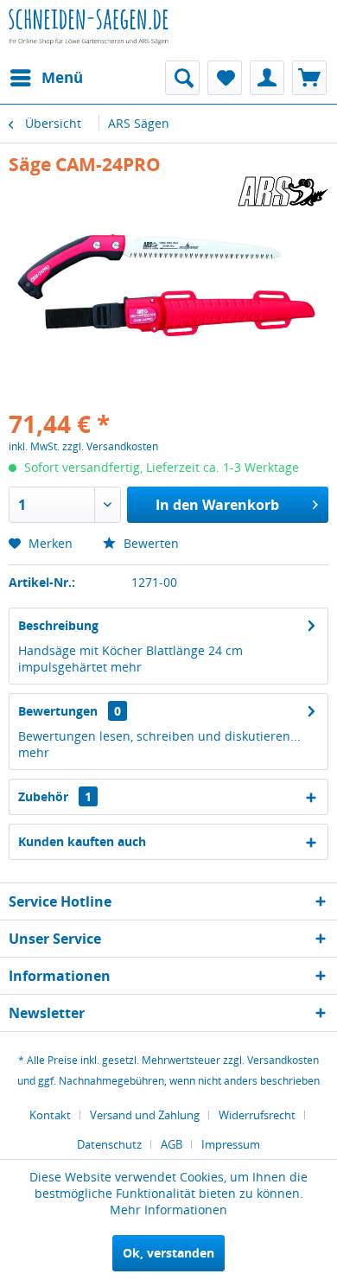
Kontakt (50, 1115)
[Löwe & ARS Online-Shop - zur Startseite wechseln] (88, 39)
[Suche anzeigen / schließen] (182, 77)
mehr (126, 667)
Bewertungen (58, 711)
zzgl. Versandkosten (110, 446)
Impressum (230, 1144)
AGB (171, 1144)
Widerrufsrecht (257, 1115)
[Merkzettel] (224, 77)
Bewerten (149, 543)
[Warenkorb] (309, 77)
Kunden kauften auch (82, 841)
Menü (62, 77)
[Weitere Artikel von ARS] (282, 191)
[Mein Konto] (267, 77)
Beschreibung (58, 625)
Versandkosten (283, 1060)
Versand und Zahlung (145, 1115)
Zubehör (55, 796)
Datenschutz (109, 1144)
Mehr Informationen (168, 1209)
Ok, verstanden (168, 1253)
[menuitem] (46, 77)
